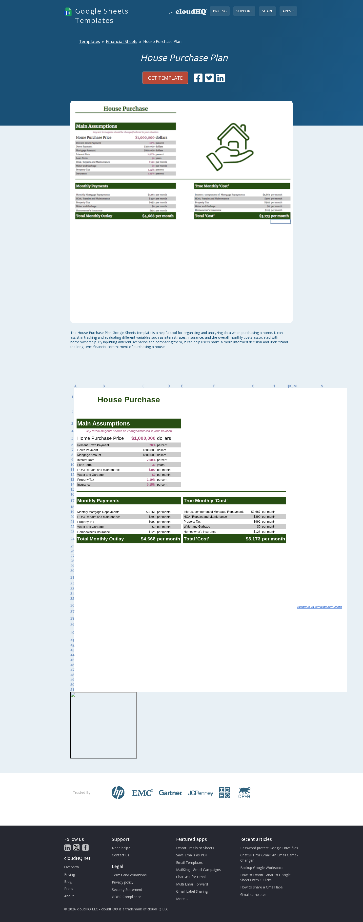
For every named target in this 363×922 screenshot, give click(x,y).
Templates (89, 41)
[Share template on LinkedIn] (220, 78)
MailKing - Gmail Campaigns (198, 869)
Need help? (121, 848)
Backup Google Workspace (261, 867)
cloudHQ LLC (157, 909)
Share (267, 11)
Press (68, 888)
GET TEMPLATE (165, 77)
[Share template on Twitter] (209, 78)
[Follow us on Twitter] (76, 847)
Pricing (220, 11)
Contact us (120, 855)
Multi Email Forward (192, 884)
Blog (68, 881)
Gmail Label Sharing (192, 891)
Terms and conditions (129, 875)
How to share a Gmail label (261, 887)
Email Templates (189, 862)
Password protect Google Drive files (269, 848)
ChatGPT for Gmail (191, 876)
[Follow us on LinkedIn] (67, 847)
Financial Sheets (121, 41)
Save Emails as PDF (192, 855)
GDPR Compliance (126, 896)
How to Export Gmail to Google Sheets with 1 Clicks (265, 877)
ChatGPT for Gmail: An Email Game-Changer (269, 858)
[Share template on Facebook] (198, 78)
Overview (71, 867)
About (69, 896)
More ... (182, 898)
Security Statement (127, 889)
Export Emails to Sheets (195, 848)
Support (244, 11)
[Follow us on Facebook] (85, 847)
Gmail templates (253, 894)
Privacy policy (122, 882)
